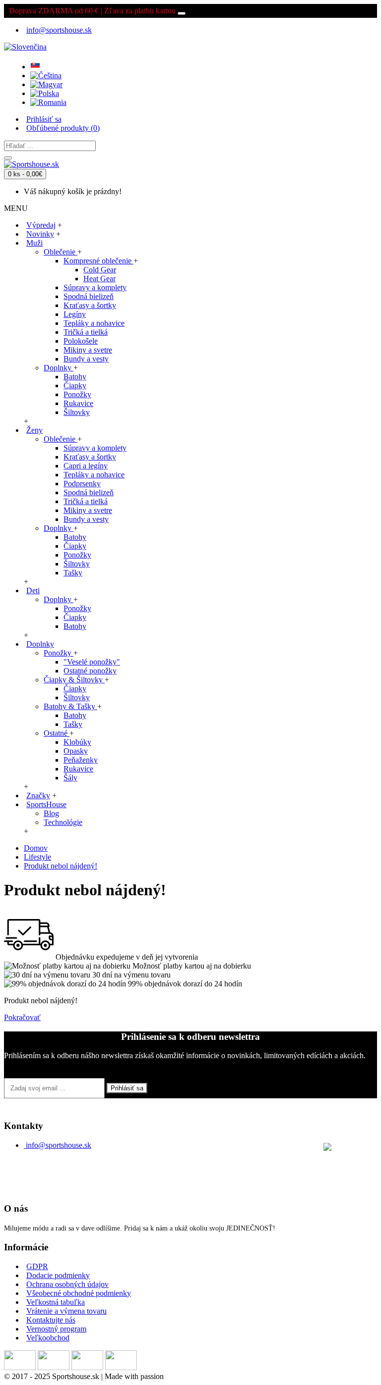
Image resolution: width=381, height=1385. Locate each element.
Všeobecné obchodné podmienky (78, 1293)
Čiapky (75, 385)
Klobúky (77, 742)
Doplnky (58, 367)
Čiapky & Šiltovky (74, 679)
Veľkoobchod (47, 1338)
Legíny (75, 314)
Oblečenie (60, 252)
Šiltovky (77, 412)
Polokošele (81, 341)
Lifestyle (37, 857)
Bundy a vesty (86, 359)
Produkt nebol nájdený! (60, 866)
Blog (51, 813)
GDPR (37, 1266)
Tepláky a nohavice (94, 323)
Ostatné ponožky (90, 671)
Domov (36, 848)
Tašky (73, 572)
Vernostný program (56, 1329)
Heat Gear (99, 278)
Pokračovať (22, 1017)
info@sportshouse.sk (58, 1145)
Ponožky (77, 394)
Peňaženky (81, 760)
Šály (70, 777)
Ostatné (56, 733)
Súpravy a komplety (95, 287)
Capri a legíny (86, 466)
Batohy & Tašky (70, 706)
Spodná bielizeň (89, 296)
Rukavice (78, 403)
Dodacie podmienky (58, 1275)
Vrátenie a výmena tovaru (66, 1311)
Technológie (63, 822)
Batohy (75, 376)
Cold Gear (99, 269)
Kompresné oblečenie (98, 260)
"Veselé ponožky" (92, 662)
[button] (25, 44)
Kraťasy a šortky (90, 305)
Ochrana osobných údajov (67, 1284)
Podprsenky (82, 483)
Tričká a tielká (86, 332)
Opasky (76, 751)
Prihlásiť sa (127, 1088)
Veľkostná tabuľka (55, 1302)
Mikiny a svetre (88, 350)
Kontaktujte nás (50, 1320)
